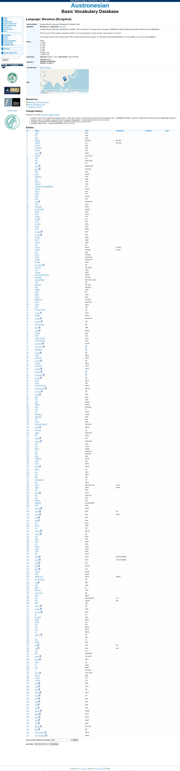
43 (27, 245)
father (37, 292)
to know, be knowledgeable (44, 186)
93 (27, 388)
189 (28, 659)
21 (27, 189)
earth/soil (38, 459)
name (37, 302)
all (36, 665)
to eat (37, 229)
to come (37, 150)
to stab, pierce (39, 324)
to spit (37, 226)
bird (36, 400)
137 (28, 508)
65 (27, 307)
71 (27, 324)
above (37, 619)
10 (27, 158)
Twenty (37, 726)
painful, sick (39, 576)
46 (27, 255)
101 (28, 409)
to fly (36, 409)
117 (28, 451)
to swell (37, 372)
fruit (36, 451)
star (36, 490)
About (5, 20)
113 (28, 441)
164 (28, 588)
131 (28, 493)
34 (27, 221)
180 (28, 632)
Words (5, 37)
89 (27, 378)
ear (36, 245)
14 (27, 172)
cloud (37, 493)
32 (27, 216)
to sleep (37, 262)
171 (28, 609)
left (36, 135)
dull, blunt (38, 358)
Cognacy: (148, 130)
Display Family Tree (10, 53)
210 (28, 735)
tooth (36, 214)
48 (27, 262)
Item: (87, 130)
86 (27, 369)
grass (37, 456)
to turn (37, 153)
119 (28, 459)
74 (27, 336)
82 (27, 358)
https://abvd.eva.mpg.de (78, 1)
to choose (38, 366)
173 (28, 615)
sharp (37, 355)
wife (36, 287)
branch (37, 441)
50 (27, 267)
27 (27, 204)
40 (27, 237)
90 (27, 381)
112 (28, 438)
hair (36, 202)
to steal (37, 333)
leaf (36, 444)
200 (28, 695)
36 (27, 226)
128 (28, 482)
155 (28, 563)
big (36, 554)
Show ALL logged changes (50, 115)
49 (27, 265)
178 (28, 627)
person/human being (42, 275)
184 (28, 642)
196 (28, 680)
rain (36, 498)
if (35, 670)
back (36, 166)
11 (27, 161)
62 (27, 299)
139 (28, 517)
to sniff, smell (39, 209)
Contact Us (7, 27)
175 (28, 619)
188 (28, 656)
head (36, 196)
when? (37, 606)
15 (27, 174)
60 (27, 292)
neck (36, 199)
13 (27, 166)
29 (27, 209)
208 (28, 729)
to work (37, 361)
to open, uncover (40, 385)
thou (36, 640)
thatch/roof (38, 299)
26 (27, 201)
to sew (37, 313)
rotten (37, 438)
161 (28, 579)
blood (37, 194)
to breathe (38, 207)
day (36, 598)
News (5, 31)
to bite (37, 240)
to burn (37, 531)
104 (28, 417)
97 (27, 400)
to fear (37, 191)
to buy (37, 383)
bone (36, 174)
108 (28, 427)
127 (28, 480)
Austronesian (93, 1)
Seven (37, 711)
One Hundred (39, 733)
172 (28, 612)
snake (37, 422)
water (37, 467)
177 (28, 624)
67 (27, 313)
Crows (101, 1)
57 (27, 285)
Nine (36, 717)
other (36, 662)
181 (28, 635)
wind (36, 505)
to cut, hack (38, 347)
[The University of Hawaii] (12, 78)
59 (27, 290)
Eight (36, 714)
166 (28, 593)
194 (28, 673)
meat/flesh (38, 414)
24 (27, 196)
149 (28, 544)
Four (36, 696)
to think (37, 189)
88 (27, 375)
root (36, 446)
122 (28, 466)
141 (28, 523)
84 (27, 363)
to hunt (37, 318)
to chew (37, 232)
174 (28, 617)
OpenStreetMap (83, 91)
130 (28, 490)
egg (36, 402)
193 (28, 670)
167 (28, 596)
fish (36, 435)
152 (28, 551)
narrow (37, 572)
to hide (37, 609)
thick (36, 569)
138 (28, 511)
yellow (37, 546)
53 (27, 275)
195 (28, 675)
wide (36, 574)
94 (27, 391)
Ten (36, 720)
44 (27, 247)
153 (28, 554)
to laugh (37, 219)
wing (36, 407)
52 (27, 272)
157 (28, 569)
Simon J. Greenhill (81, 768)
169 (28, 603)
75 (27, 338)
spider (37, 433)
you (36, 651)
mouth (37, 212)
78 (27, 346)
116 (28, 449)
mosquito (38, 430)
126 (28, 477)
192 (28, 667)
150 (28, 546)
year (36, 603)
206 (28, 720)
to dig (37, 381)
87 (27, 372)
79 (27, 350)
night (36, 596)
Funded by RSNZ (12, 110)
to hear (37, 247)
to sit (36, 270)
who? (37, 659)
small (37, 551)
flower (37, 449)
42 (27, 242)
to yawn (37, 259)
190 (28, 662)
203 (28, 711)
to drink (37, 237)
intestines (38, 177)
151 (28, 549)
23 (27, 194)
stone (37, 461)
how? (37, 673)
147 (28, 539)
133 (28, 498)
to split (37, 353)
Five (36, 699)
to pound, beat (40, 388)
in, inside (38, 617)
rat (36, 412)
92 (27, 385)
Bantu (107, 1)
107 (28, 424)
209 (28, 732)
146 (28, 537)
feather (37, 404)
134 (28, 500)
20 (27, 186)
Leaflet (43, 91)
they (36, 653)
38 (27, 232)
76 (27, 341)
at (35, 615)
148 (28, 541)
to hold (37, 378)
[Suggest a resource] (35, 107)
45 (27, 252)
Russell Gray (99, 768)
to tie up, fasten (40, 310)
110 (28, 433)
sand (36, 463)
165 (28, 590)
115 (28, 446)
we (36, 645)
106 (28, 422)
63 (27, 302)
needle (37, 315)
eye (36, 252)
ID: (28, 130)
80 (27, 353)
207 (28, 726)
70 (27, 321)
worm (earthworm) (41, 424)
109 (28, 430)
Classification (8, 42)
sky (36, 482)
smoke (37, 534)
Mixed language (45, 67)
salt (36, 475)
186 (28, 651)
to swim (37, 156)
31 (27, 214)
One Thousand (40, 736)
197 (28, 683)
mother (37, 290)
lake (36, 477)
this (36, 624)
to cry (37, 221)
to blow (37, 508)
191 (28, 665)
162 (28, 582)
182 (28, 637)
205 (28, 717)
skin (36, 163)
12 (27, 163)
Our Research (8, 29)
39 (27, 235)
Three (37, 693)
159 (28, 574)
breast (37, 181)
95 (27, 394)
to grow (37, 369)
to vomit (37, 224)
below (37, 622)
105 (28, 419)
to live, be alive (40, 341)
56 (27, 282)
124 (28, 472)
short (36, 557)
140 (28, 520)
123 (28, 469)
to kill (36, 336)
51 (27, 270)
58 (27, 287)
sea (36, 472)
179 (28, 629)
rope (36, 307)
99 (27, 404)
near (36, 629)
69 (27, 318)
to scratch (38, 344)
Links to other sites (10, 24)
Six (36, 705)
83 (27, 361)
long (36, 563)
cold (36, 518)
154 (28, 557)
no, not (37, 675)
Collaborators (8, 22)
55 (27, 280)
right (36, 138)
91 (27, 383)
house (37, 297)
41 (27, 240)
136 (28, 505)
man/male (38, 277)
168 (28, 598)
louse (37, 427)
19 (27, 184)
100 (28, 407)
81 (27, 355)
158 (28, 572)
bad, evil (38, 590)
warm (37, 511)
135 (28, 503)
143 (28, 528)
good (36, 588)
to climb (37, 612)
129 (28, 485)
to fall (37, 395)
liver (36, 179)
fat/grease (38, 417)
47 (27, 259)
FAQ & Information (9, 25)
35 (27, 224)
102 (28, 412)
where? (37, 635)
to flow (37, 469)
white (37, 541)
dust (36, 161)
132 (28, 495)
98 (27, 402)
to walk (37, 145)
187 (28, 653)
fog (36, 495)
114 (28, 444)
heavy (37, 525)
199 (28, 692)
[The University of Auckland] (12, 67)
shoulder (38, 184)
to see (37, 255)
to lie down (38, 265)
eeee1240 (62, 27)
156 (28, 566)
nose (36, 204)
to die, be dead (40, 338)
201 (28, 698)
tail (36, 419)
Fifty (36, 729)
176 (28, 622)
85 (27, 366)
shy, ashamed (39, 579)
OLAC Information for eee (36, 105)
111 (28, 435)
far (36, 632)
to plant (37, 363)
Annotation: (120, 130)
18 (27, 181)
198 (28, 686)
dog (36, 397)
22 (27, 191)
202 (28, 705)
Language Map (8, 44)
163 (28, 585)
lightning (38, 503)
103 (28, 414)
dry (36, 521)
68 (27, 315)
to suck (37, 242)
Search (5, 39)
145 (28, 534)
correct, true (39, 593)
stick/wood (38, 350)
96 (27, 397)
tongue (37, 216)
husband (38, 285)
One (36, 683)
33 (27, 219)
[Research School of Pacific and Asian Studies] (12, 91)
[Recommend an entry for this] (86, 265)
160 (28, 576)
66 (27, 310)
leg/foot (37, 140)
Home (5, 18)
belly (36, 172)
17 (27, 179)
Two (36, 686)
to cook (37, 235)
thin (36, 566)
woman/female (40, 280)
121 (28, 463)
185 (28, 645)
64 (27, 304)
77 (27, 343)
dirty (36, 158)
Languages (7, 35)
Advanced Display (9, 41)
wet (36, 523)
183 (28, 640)
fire (36, 528)
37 (27, 229)
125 (28, 475)
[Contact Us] (104, 769)
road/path (38, 148)
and (36, 667)
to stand (37, 272)
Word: (37, 130)
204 (28, 714)
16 (27, 177)
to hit (36, 328)
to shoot (37, 322)
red (36, 544)
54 (27, 277)
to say (37, 304)
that (36, 627)
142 (28, 525)
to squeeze (38, 375)
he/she (37, 642)
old (36, 583)
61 (27, 297)
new (36, 585)
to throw (37, 392)
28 (27, 207)
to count (37, 680)
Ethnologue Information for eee (38, 102)
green (37, 549)
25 (27, 199)
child (36, 282)
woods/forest (39, 480)
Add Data (6, 49)
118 (28, 456)
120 (28, 461)
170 (28, 606)
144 (28, 531)
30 (27, 212)
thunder (37, 500)
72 (27, 327)
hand (36, 133)
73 (27, 333)
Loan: (167, 130)
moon (37, 485)
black (37, 539)
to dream (38, 267)
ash (36, 537)
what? (37, 656)
